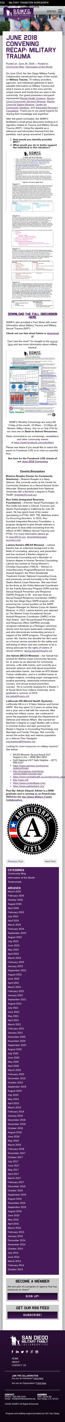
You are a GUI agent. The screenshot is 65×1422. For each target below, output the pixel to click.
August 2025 (15, 904)
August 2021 (15, 1003)
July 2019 (13, 1095)
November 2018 (16, 1124)
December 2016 (16, 1186)
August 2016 (15, 1198)
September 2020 (17, 1045)
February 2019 (16, 1111)
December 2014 (16, 1240)
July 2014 (13, 1252)
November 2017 (16, 1153)
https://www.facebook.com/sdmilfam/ (34, 442)
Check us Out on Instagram (36, 1352)
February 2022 (16, 991)
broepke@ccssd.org (26, 494)
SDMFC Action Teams (12, 7)
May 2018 (13, 1140)
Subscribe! (32, 1315)
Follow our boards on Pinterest (26, 1352)
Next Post (50, 861)
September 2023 (17, 933)
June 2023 (13, 945)
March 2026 (14, 891)
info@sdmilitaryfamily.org (23, 1399)
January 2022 (15, 995)
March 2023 (14, 958)
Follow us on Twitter (22, 1352)
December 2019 (16, 1078)
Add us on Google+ (31, 1352)
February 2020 (16, 1074)
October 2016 (15, 1190)
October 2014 (15, 1248)
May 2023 (13, 949)
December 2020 (16, 1036)
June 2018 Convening (35, 461)
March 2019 (14, 1107)
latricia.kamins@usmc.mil (38, 650)
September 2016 (17, 1194)
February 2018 (16, 1149)
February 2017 (16, 1182)
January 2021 (15, 1032)
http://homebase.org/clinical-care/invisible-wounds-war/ (28, 772)
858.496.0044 (19, 1397)
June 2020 (13, 1057)
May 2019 (13, 1099)
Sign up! (32, 1296)
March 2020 (14, 1070)
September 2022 (17, 970)
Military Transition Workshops (29, 3)
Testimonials (14, 881)
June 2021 (13, 1012)
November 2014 (16, 1244)
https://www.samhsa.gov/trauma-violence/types (31, 766)
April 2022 (13, 982)
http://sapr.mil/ (20, 779)
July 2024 (13, 916)
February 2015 (16, 1232)
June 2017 (13, 1165)
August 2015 (15, 1211)
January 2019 (15, 1115)
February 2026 (16, 895)
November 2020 (16, 1041)
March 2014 (14, 1261)
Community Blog (15, 66)
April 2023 (13, 953)
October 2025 (15, 899)
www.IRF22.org (17, 537)
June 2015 (13, 1215)
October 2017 (15, 1157)
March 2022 (14, 987)
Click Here (38, 1378)
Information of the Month (39, 66)
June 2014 (13, 1257)
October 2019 (15, 1082)
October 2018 (15, 1128)
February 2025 (16, 912)
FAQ (2, 3)
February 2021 (16, 1028)
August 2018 (15, 1132)
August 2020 (15, 1049)
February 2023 (16, 962)
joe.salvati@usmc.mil (17, 696)
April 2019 (13, 1103)
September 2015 (17, 1207)
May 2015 (13, 1219)
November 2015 (16, 1203)
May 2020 (13, 1061)
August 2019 (15, 1090)
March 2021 (14, 1024)
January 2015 (15, 1236)
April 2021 (13, 1020)
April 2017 (13, 1173)
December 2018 (16, 1119)
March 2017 (14, 1178)
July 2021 (13, 1007)
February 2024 (16, 928)
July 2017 (13, 1161)
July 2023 (13, 941)
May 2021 (13, 1016)
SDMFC (18, 16)
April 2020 (13, 1066)
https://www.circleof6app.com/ (29, 783)
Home (15, 1358)
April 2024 (13, 920)
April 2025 (13, 908)
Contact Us (37, 7)
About (16, 1362)
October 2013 (15, 1269)
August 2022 (15, 974)
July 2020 (13, 1053)
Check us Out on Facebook (12, 1352)
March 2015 (14, 1227)
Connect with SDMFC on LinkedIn (17, 1352)
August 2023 (15, 937)
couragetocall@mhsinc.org (20, 741)
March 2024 (14, 924)
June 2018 (13, 1136)
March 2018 (14, 1144)
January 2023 (15, 966)
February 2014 (16, 1265)
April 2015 (13, 1223)
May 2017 (13, 1169)
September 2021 (17, 999)
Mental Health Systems (32, 98)
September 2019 (17, 1086)
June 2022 (13, 978)
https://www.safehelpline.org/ (28, 786)
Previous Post (15, 861)
